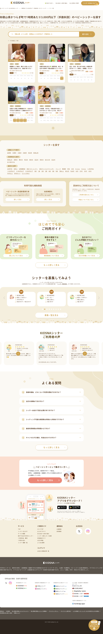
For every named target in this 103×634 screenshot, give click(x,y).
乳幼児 (72, 171)
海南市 (16, 159)
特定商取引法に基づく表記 (6, 612)
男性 (68, 169)
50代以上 (10, 173)
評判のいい (17, 173)
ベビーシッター (43, 21)
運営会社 (2, 611)
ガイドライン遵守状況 (66, 611)
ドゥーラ (58, 169)
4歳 (50, 171)
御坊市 (31, 159)
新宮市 (42, 159)
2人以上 (77, 169)
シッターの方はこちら (89, 3)
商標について (17, 612)
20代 (81, 171)
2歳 (42, 171)
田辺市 (36, 159)
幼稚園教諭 (22, 169)
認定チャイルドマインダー (46, 169)
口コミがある (25, 173)
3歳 (46, 171)
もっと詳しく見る (51, 447)
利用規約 (8, 611)
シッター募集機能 (62, 284)
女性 (72, 169)
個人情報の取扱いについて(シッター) (20, 611)
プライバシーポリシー (54, 611)
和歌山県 (35, 152)
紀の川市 (47, 159)
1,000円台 (90, 169)
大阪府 (19, 152)
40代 (90, 171)
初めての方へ (49, 3)
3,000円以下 (29, 171)
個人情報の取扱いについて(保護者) (39, 611)
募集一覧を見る (51, 315)
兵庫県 (25, 152)
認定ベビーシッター (32, 169)
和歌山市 (9, 159)
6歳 (57, 171)
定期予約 (9, 169)
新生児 (67, 171)
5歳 (53, 171)
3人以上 (83, 169)
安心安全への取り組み (61, 3)
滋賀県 (9, 152)
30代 (85, 171)
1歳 (39, 171)
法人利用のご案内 (74, 3)
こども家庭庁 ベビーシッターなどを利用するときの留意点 (86, 611)
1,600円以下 (11, 171)
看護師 (64, 169)
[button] (42, 309)
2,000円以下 (20, 171)
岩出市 (53, 159)
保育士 (16, 169)
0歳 (35, 171)
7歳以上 (61, 171)
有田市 (26, 159)
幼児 (77, 171)
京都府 (14, 152)
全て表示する (11, 162)
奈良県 (30, 152)
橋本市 (21, 159)
